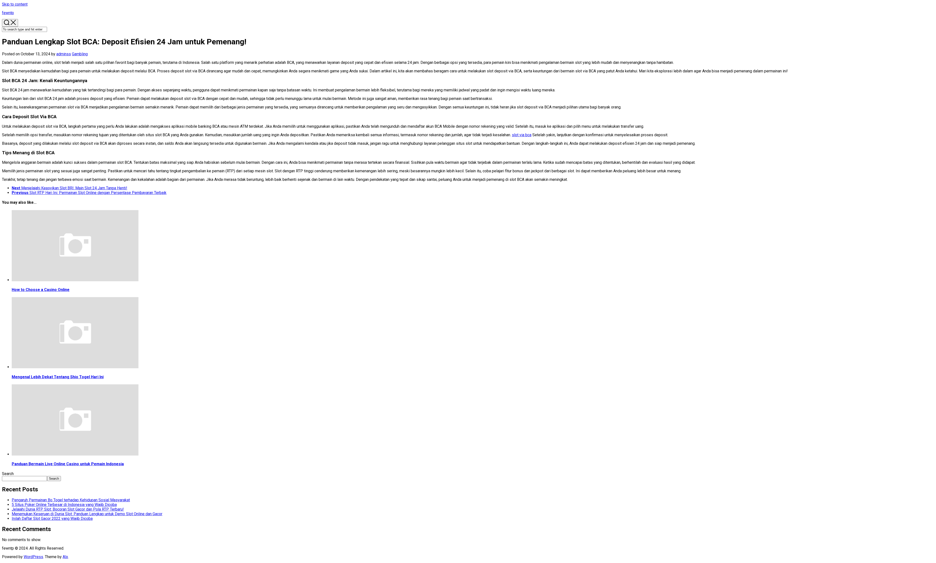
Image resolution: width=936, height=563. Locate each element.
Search (8, 473)
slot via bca (521, 135)
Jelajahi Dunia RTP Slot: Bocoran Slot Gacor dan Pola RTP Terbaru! (68, 509)
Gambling (80, 54)
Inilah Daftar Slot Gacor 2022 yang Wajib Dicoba (52, 518)
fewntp (8, 12)
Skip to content (15, 4)
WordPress (33, 556)
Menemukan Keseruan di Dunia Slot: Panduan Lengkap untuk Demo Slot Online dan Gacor (87, 514)
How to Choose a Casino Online (40, 289)
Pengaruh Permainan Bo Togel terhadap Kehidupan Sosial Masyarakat (71, 500)
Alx (65, 556)
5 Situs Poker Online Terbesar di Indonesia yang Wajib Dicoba (64, 504)
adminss (63, 54)
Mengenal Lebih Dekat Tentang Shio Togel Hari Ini (58, 377)
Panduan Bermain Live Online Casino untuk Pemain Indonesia (68, 464)
